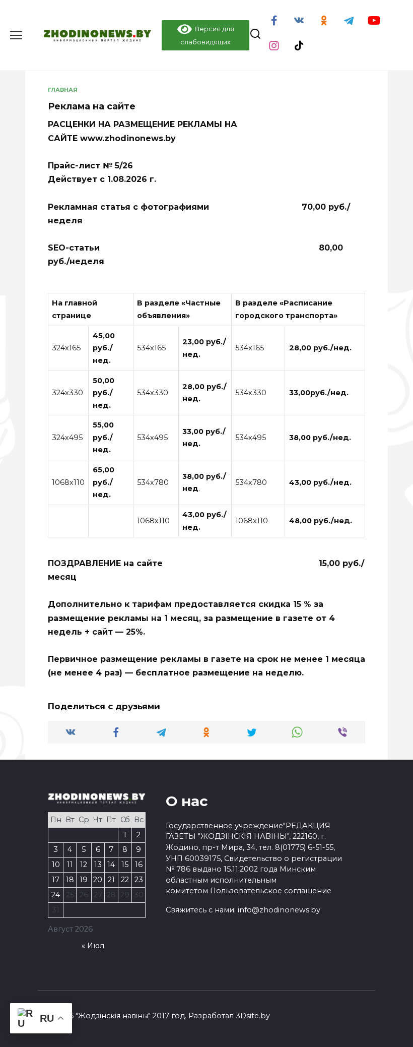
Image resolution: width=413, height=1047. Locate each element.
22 (125, 879)
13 (98, 864)
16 (139, 864)
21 (111, 879)
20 (97, 879)
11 (70, 864)
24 (55, 894)
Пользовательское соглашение (270, 890)
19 (84, 879)
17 (55, 879)
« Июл (93, 945)
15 (124, 864)
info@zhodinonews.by (279, 909)
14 (111, 864)
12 (83, 864)
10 (56, 864)
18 (70, 879)
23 (138, 879)
